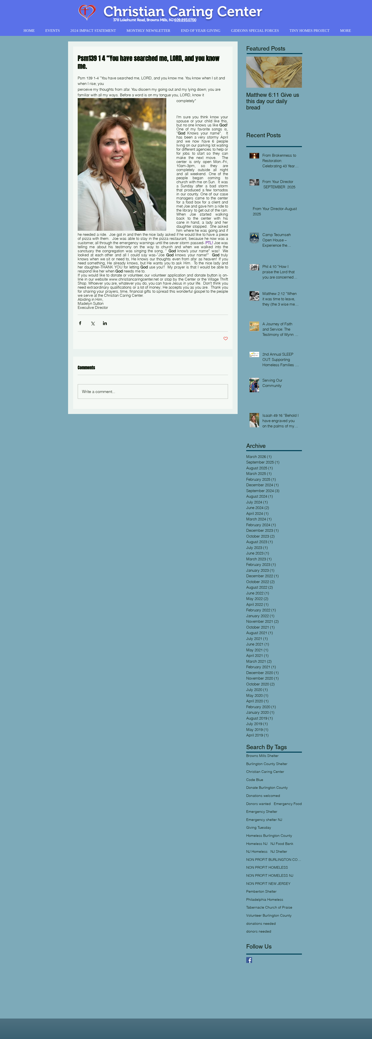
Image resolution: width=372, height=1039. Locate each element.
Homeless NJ (256, 843)
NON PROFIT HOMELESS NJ (269, 875)
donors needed (258, 931)
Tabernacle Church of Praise (269, 907)
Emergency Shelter (261, 811)
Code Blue (254, 779)
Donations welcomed (263, 795)
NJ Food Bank (282, 843)
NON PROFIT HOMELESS (267, 867)
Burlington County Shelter (266, 763)
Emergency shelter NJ (264, 819)
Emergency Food (288, 803)
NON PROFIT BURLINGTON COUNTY (274, 859)
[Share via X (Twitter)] (92, 323)
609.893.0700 (185, 20)
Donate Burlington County (267, 787)
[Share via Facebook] (80, 323)
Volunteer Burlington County (269, 915)
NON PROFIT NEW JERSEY (268, 883)
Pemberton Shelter (261, 891)
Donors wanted (258, 803)
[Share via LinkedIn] (104, 323)
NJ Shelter (279, 851)
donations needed (261, 923)
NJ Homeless (256, 851)
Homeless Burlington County (269, 835)
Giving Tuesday (258, 827)
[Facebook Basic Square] (249, 960)
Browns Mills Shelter (262, 755)
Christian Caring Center (265, 771)
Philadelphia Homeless (264, 899)
